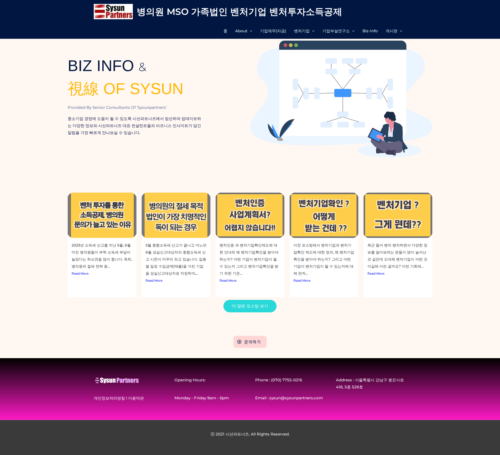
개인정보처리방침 (109, 398)
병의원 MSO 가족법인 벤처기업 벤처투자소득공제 (239, 11)
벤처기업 (302, 30)
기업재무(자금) (273, 30)
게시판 (391, 30)
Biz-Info (370, 30)
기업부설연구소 (336, 30)
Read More (80, 273)
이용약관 (136, 398)
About (241, 30)
